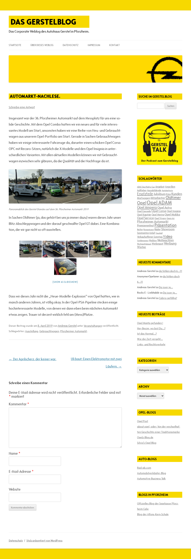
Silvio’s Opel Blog (146, 442)
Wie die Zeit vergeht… (150, 339)
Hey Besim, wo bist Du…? (151, 328)
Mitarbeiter (158, 198)
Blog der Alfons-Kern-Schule (153, 514)
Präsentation (165, 225)
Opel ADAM (159, 202)
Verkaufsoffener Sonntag (149, 236)
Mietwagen (143, 198)
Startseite (15, 45)
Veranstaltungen (93, 325)
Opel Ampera (147, 207)
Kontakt (114, 45)
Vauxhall (159, 233)
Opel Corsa (158, 211)
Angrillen (170, 186)
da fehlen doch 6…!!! (170, 271)
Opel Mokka (172, 214)
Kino (168, 194)
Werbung (170, 243)
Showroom (168, 229)
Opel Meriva (158, 214)
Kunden (176, 194)
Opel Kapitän (144, 214)
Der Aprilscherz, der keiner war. (32, 359)
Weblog (153, 240)
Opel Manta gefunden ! (150, 323)
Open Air (171, 218)
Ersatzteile (145, 193)
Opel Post (142, 421)
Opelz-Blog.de (145, 437)
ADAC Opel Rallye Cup (146, 187)
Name (14, 453)
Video (167, 236)
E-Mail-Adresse (21, 471)
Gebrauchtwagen (49, 331)
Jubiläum (160, 194)
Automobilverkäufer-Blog (151, 473)
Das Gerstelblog (43, 22)
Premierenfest (145, 225)
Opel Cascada (144, 211)
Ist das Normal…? (147, 333)
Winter (141, 247)
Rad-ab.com (144, 467)
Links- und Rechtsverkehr (151, 344)
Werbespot (157, 243)
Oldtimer (173, 197)
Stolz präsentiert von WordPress (44, 540)
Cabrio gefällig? (168, 298)
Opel (141, 202)
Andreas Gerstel (67, 325)
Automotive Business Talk (151, 478)
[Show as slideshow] (65, 281)
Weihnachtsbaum (144, 244)
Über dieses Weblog (41, 45)
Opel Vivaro (160, 218)
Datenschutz (70, 45)
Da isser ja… (166, 287)
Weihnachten (165, 240)
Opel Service (145, 218)
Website (15, 489)
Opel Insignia (174, 211)
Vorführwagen (142, 240)
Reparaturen (148, 229)
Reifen (140, 229)
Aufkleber (142, 190)
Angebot (160, 186)
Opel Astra (164, 207)
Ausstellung (31, 331)
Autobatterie (167, 190)
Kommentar (19, 404)
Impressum (94, 45)
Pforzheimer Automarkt (73, 331)
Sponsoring (143, 233)
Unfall (152, 232)
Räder (157, 229)
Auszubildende (154, 190)
